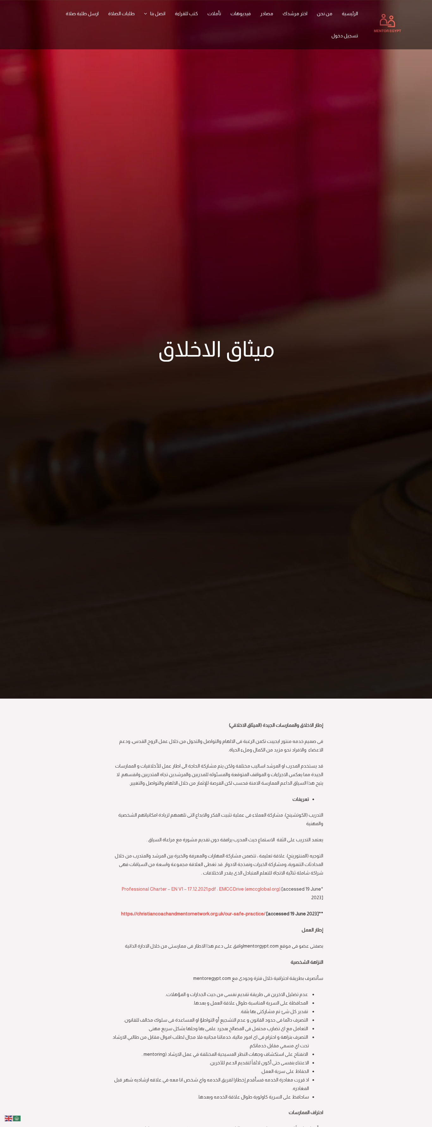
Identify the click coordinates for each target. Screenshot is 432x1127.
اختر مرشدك (295, 13)
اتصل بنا (157, 13)
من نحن (324, 13)
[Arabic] (17, 1118)
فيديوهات (241, 13)
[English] (9, 1118)
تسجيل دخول (344, 35)
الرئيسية (350, 13)
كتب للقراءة (186, 13)
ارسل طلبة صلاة (82, 13)
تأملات (214, 13)
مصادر (266, 13)
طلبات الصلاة (121, 13)
